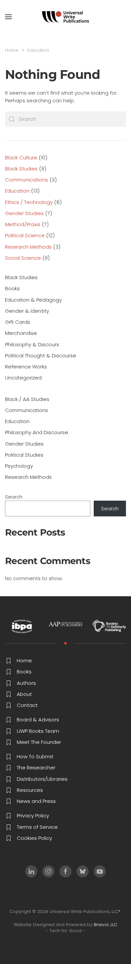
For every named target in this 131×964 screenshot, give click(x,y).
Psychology (19, 465)
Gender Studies (24, 213)
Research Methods (28, 246)
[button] (8, 16)
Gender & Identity (27, 310)
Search (14, 496)
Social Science (23, 257)
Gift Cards (17, 321)
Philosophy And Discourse (36, 432)
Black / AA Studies (27, 399)
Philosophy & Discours (32, 344)
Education (17, 190)
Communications (26, 179)
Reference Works (26, 366)
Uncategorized (23, 377)
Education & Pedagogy (33, 299)
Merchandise (21, 333)
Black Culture (21, 157)
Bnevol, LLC (105, 924)
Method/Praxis (22, 224)
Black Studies (21, 168)
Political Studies (24, 454)
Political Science (25, 235)
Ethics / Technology (29, 202)
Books (12, 288)
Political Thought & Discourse (40, 355)
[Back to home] (65, 16)
